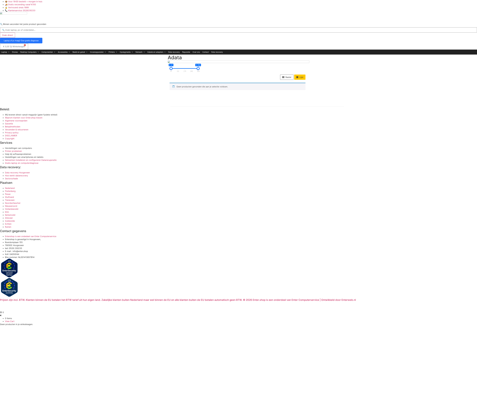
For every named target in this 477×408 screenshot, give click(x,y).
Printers (112, 52)
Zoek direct (7, 35)
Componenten (47, 52)
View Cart (9, 321)
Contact (205, 52)
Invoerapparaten (97, 52)
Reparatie (186, 52)
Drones (15, 52)
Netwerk (139, 52)
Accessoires (63, 52)
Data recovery (174, 52)
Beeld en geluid (79, 52)
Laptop (4, 52)
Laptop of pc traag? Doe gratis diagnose (21, 40)
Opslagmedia (125, 52)
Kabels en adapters (155, 52)
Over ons (196, 52)
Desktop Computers (28, 52)
